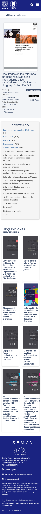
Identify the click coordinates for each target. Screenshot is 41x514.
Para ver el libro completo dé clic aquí (18, 130)
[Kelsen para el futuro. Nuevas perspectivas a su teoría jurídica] (30, 258)
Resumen (7, 140)
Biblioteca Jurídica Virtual (17, 15)
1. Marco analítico (10, 147)
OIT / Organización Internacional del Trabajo (10, 98)
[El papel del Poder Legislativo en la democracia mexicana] (10, 345)
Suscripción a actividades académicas (18, 474)
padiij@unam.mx (8, 505)
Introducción (8, 144)
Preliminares (8, 136)
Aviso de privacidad (12, 479)
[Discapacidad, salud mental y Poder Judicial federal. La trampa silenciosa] (10, 303)
